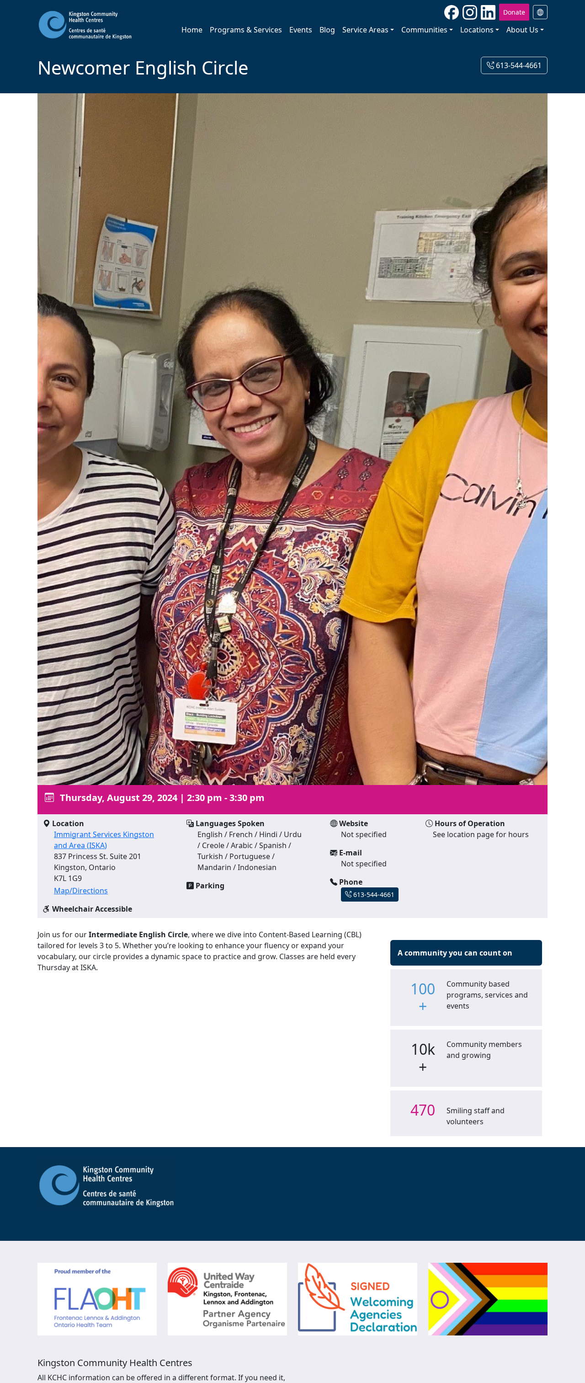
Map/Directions (81, 891)
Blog (327, 30)
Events (300, 30)
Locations (477, 30)
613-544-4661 (518, 65)
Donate (514, 12)
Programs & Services (246, 30)
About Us (522, 30)
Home (191, 30)
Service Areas (365, 30)
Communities (424, 30)
